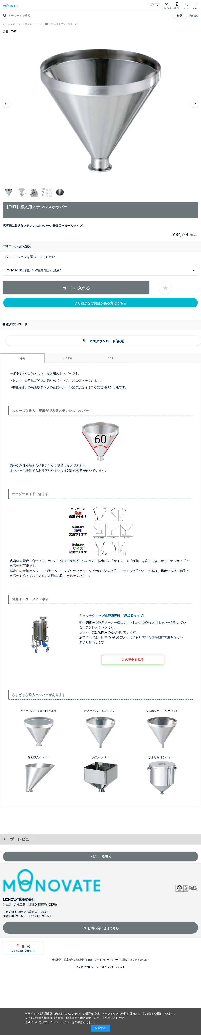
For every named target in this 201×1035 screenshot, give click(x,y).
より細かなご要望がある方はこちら (100, 303)
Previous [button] (6, 104)
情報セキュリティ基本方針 (135, 959)
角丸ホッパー (100, 757)
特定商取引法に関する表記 (78, 959)
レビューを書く (100, 856)
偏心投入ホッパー (39, 757)
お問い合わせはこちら (103, 928)
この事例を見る (133, 659)
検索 (180, 15)
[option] (100, 111)
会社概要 (57, 959)
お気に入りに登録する (165, 287)
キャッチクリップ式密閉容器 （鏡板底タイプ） (112, 616)
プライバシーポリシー (106, 959)
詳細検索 (193, 15)
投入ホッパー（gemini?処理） (39, 710)
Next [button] (195, 104)
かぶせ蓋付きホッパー (162, 757)
